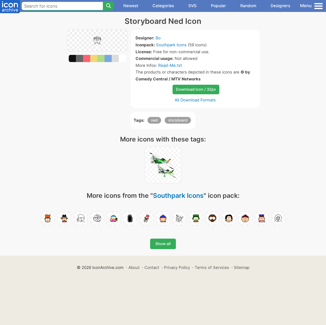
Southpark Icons (171, 44)
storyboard (177, 120)
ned (154, 120)
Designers (280, 5)
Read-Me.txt (170, 65)
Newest (130, 5)
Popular (218, 5)
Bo (158, 38)
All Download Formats (195, 100)
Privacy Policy (177, 267)
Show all (163, 243)
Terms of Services (212, 267)
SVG (192, 5)
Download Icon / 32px (196, 89)
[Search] (108, 5)
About (134, 267)
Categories (163, 5)
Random (248, 5)
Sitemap (241, 267)
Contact (151, 267)
